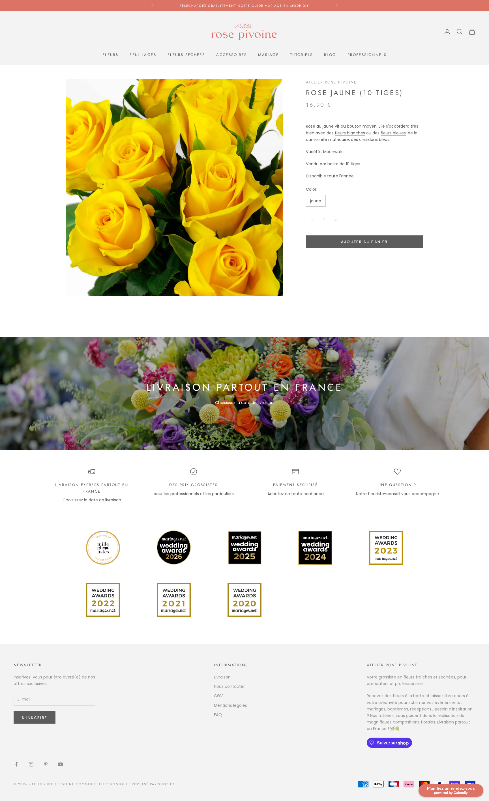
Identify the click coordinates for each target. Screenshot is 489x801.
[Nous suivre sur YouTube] (60, 764)
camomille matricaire (327, 139)
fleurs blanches (350, 133)
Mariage (268, 54)
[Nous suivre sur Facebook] (16, 764)
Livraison (222, 677)
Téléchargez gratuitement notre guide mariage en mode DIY (244, 5)
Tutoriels (301, 54)
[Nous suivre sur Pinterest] (46, 764)
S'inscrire (34, 717)
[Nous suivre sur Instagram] (31, 764)
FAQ (218, 715)
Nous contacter (229, 686)
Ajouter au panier (364, 241)
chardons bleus (374, 139)
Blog (330, 54)
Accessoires (231, 54)
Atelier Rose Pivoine (331, 82)
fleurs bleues (393, 133)
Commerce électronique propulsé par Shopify (125, 784)
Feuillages (143, 54)
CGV (218, 696)
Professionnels (367, 54)
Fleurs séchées (186, 54)
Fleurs (110, 54)
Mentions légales (230, 705)
